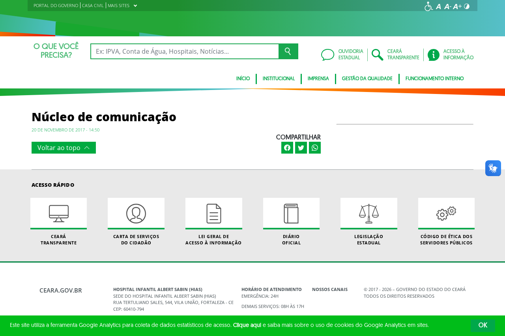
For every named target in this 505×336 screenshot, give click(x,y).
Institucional (279, 79)
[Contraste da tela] (466, 6)
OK (483, 326)
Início (243, 79)
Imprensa (318, 79)
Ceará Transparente (59, 239)
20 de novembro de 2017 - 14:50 (65, 130)
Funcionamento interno (435, 79)
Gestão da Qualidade (367, 79)
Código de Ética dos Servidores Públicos (446, 239)
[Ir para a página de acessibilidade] (429, 6)
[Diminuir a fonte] (448, 6)
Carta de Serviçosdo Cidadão (136, 239)
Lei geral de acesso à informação (213, 239)
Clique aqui (247, 325)
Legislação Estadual (368, 239)
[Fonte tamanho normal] (438, 6)
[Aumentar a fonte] (457, 6)
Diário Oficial (291, 239)
